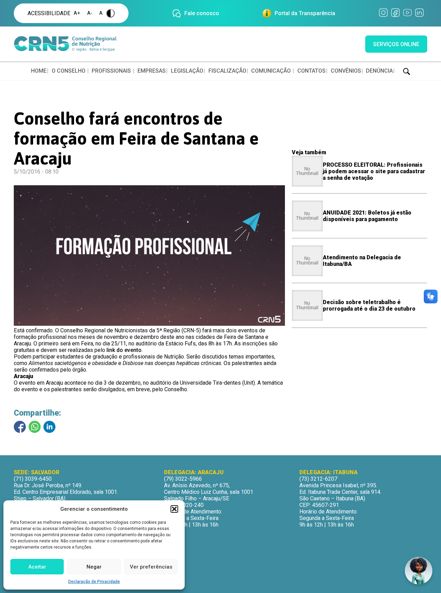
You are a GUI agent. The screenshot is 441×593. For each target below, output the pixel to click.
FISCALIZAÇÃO (227, 70)
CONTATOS (311, 70)
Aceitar (37, 567)
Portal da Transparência (305, 13)
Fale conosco (201, 13)
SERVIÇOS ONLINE (396, 44)
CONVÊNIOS (346, 70)
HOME (39, 70)
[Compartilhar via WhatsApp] (35, 427)
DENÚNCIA (379, 70)
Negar (94, 567)
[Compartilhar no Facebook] (20, 427)
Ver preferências (151, 567)
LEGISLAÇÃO (187, 70)
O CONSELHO (68, 70)
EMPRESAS (151, 70)
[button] (174, 509)
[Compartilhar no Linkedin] (49, 427)
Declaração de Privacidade (94, 581)
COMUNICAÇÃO (271, 70)
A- (89, 13)
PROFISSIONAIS (111, 70)
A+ (77, 13)
